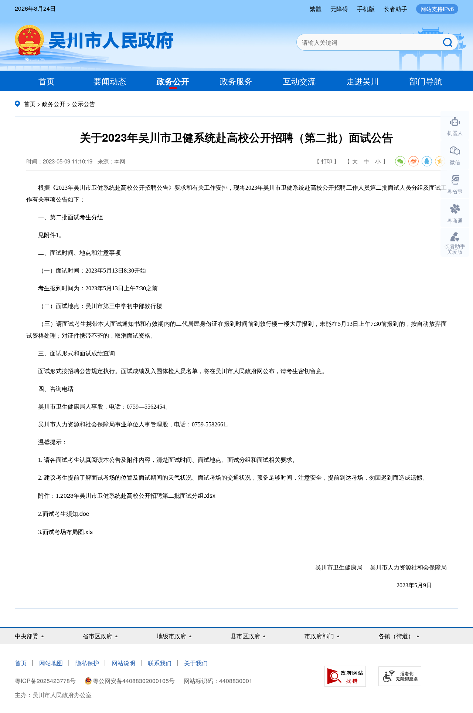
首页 (46, 81)
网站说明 (123, 663)
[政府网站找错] (345, 676)
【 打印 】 (326, 161)
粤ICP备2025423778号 (46, 680)
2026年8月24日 (35, 8)
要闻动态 (109, 81)
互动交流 (299, 81)
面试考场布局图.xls (67, 531)
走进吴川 (362, 81)
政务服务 (236, 81)
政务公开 (173, 81)
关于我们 (196, 663)
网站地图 (51, 663)
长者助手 (395, 8)
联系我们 (159, 663)
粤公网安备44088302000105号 (134, 680)
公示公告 (83, 103)
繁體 (315, 8)
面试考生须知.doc (65, 513)
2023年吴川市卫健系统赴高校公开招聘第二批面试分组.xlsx (137, 495)
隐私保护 (87, 663)
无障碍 (339, 8)
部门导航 (425, 81)
